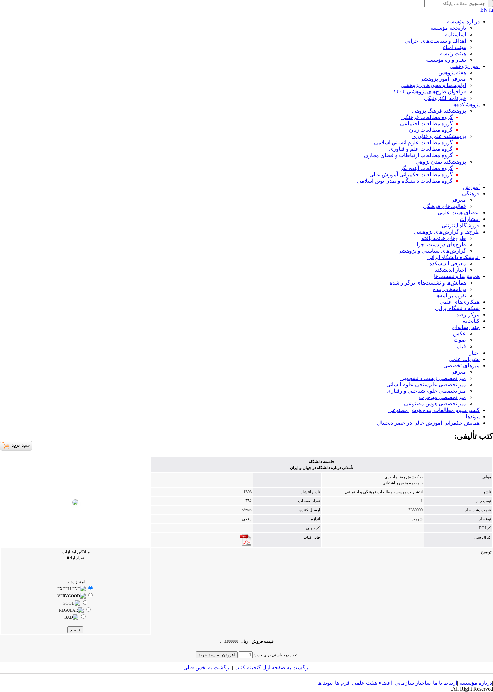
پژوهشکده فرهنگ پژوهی (439, 111)
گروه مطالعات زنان (431, 130)
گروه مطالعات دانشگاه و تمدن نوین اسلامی (405, 181)
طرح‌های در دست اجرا (441, 244)
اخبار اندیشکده (450, 270)
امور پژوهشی (465, 66)
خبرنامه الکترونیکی (445, 98)
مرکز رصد (468, 314)
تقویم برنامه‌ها (450, 295)
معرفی (458, 200)
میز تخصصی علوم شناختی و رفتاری (426, 391)
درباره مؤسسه (463, 21)
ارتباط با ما (445, 683)
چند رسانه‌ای (466, 327)
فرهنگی (471, 193)
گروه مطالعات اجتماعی (426, 123)
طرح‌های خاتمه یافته (443, 238)
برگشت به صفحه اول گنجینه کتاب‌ (272, 667)
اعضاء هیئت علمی (372, 683)
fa (491, 10)
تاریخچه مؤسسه (448, 28)
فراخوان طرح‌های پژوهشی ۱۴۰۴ (429, 92)
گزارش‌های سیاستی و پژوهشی (431, 251)
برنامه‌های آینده (449, 289)
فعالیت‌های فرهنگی (444, 206)
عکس (459, 333)
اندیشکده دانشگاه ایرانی (453, 257)
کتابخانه (471, 321)
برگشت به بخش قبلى (207, 667)
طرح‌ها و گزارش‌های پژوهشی (447, 232)
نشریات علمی (464, 359)
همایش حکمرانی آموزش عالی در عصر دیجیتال (428, 423)
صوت (460, 340)
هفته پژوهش (452, 72)
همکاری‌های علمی (460, 302)
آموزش (471, 187)
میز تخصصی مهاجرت (442, 397)
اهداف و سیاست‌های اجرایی (435, 41)
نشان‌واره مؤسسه (446, 60)
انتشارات (470, 219)
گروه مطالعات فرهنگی (427, 117)
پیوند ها (325, 683)
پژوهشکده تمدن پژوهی (441, 162)
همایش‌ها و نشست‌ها (457, 276)
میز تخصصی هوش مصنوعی (435, 403)
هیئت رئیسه (453, 53)
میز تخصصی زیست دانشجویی (433, 378)
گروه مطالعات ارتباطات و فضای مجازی (408, 155)
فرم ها (342, 683)
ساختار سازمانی (413, 683)
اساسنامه (455, 34)
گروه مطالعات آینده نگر (426, 168)
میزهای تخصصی (461, 365)
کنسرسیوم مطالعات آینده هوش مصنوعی (434, 410)
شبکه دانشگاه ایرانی (457, 308)
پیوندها (472, 416)
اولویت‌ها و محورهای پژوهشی (433, 85)
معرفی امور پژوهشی (442, 79)
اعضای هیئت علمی (459, 212)
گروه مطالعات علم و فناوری (421, 149)
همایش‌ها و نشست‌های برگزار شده (428, 283)
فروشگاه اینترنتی (461, 225)
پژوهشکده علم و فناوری (439, 136)
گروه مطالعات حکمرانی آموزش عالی (411, 174)
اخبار (474, 353)
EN (484, 10)
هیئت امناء (454, 47)
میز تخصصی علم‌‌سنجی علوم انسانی (426, 384)
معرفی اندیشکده (447, 263)
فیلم (461, 346)
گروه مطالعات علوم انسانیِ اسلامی (413, 142)
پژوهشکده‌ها (466, 104)
